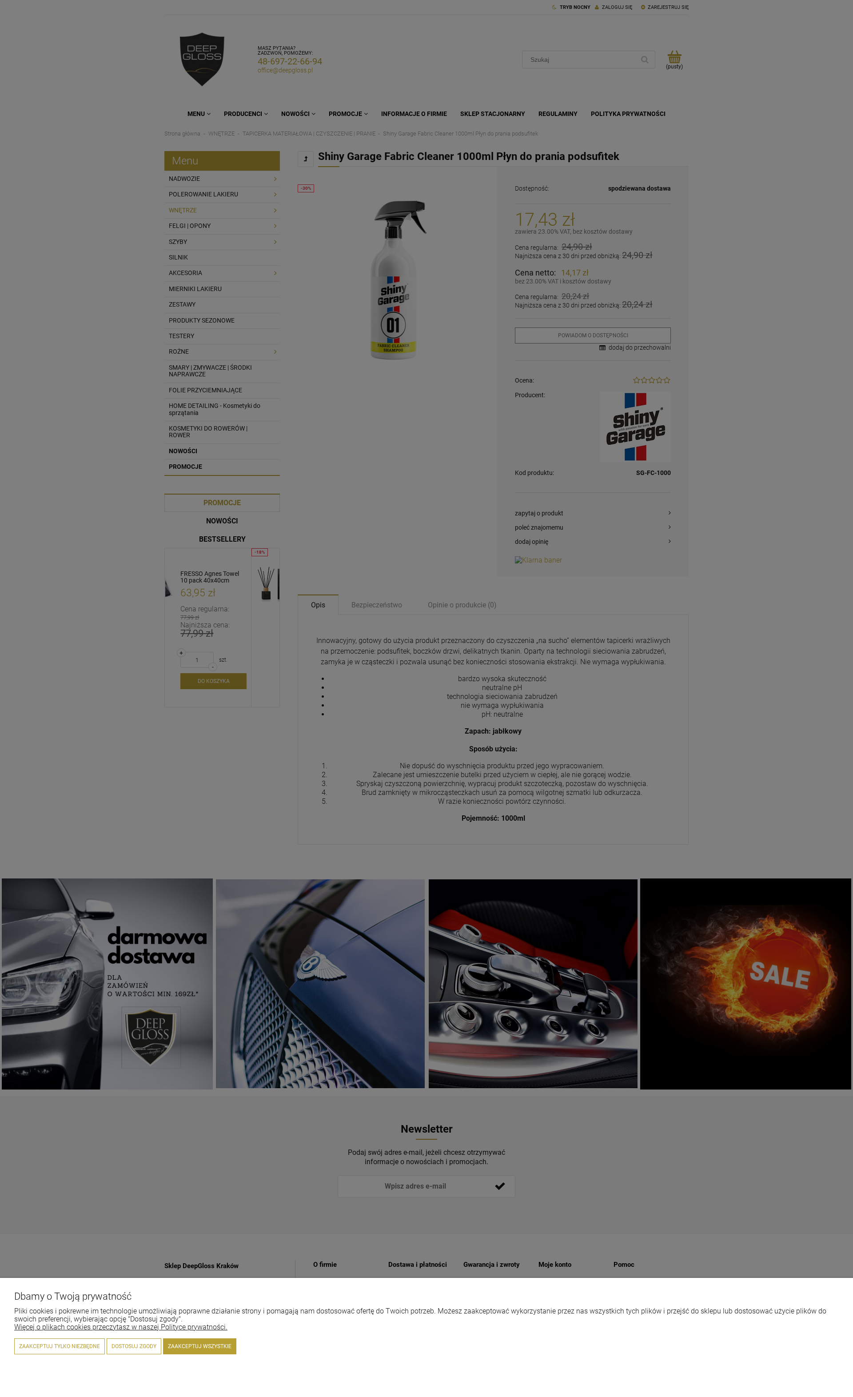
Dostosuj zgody (134, 1346)
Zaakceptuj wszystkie (199, 1346)
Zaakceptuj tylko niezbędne (59, 1346)
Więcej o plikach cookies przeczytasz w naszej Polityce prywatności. (120, 1327)
